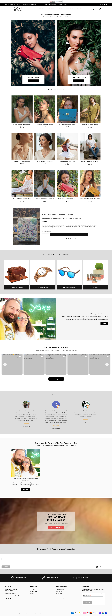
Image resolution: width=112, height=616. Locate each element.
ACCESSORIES (50, 8)
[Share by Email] (75, 238)
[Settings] (93, 9)
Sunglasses (69, 8)
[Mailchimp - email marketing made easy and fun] (97, 568)
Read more (25, 489)
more (104, 323)
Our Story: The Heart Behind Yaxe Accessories (25, 478)
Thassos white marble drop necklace (22, 161)
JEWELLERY (40, 8)
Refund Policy (59, 593)
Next (102, 414)
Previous (9, 414)
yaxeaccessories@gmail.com (30, 4)
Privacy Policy (59, 597)
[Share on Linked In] (73, 238)
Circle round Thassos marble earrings (45, 124)
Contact (32, 593)
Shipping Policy (59, 591)
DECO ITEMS (79, 8)
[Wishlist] (96, 9)
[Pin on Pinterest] (70, 238)
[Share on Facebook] (66, 238)
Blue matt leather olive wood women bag (67, 124)
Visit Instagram (56, 379)
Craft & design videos (56, 527)
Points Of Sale (33, 591)
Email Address (6, 557)
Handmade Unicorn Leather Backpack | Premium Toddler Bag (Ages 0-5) (61, 218)
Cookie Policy (59, 595)
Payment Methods (60, 589)
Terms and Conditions (61, 598)
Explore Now (33, 81)
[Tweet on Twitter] (68, 238)
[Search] (90, 9)
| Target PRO (41, 613)
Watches (60, 8)
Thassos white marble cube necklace (45, 161)
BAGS (32, 8)
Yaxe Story (32, 589)
